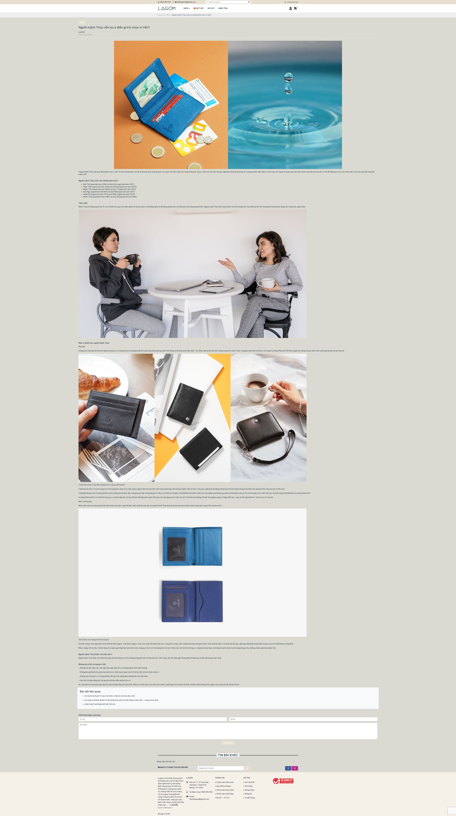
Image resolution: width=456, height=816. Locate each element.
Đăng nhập (249, 790)
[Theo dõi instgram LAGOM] (295, 768)
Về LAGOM (249, 782)
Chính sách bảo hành (225, 790)
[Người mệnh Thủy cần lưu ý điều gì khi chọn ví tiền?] (228, 105)
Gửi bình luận (228, 743)
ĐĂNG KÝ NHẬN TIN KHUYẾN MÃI (174, 767)
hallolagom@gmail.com (186, 2)
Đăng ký (248, 794)
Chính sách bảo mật (224, 782)
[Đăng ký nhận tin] (247, 768)
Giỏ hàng (248, 786)
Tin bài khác (228, 755)
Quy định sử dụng (223, 786)
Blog (82, 22)
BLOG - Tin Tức (223, 798)
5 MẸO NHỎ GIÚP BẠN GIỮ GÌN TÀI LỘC (100, 704)
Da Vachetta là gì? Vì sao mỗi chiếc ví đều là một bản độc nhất (110, 696)
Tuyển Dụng (250, 798)
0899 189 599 (165, 2)
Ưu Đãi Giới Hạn (292, 2)
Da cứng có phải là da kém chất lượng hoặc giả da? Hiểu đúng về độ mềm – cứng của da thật (121, 700)
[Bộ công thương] (282, 781)
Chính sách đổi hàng (224, 794)
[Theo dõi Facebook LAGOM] (288, 768)
